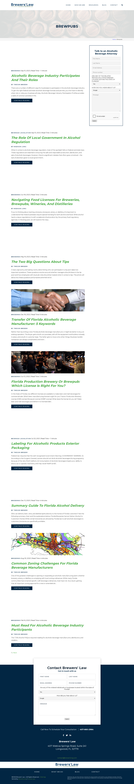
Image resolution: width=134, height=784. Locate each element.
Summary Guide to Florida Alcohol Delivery (47, 506)
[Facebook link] (63, 735)
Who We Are (79, 5)
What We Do (57, 772)
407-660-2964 (86, 729)
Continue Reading (22, 100)
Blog (104, 5)
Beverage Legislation (21, 133)
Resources (93, 5)
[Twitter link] (67, 735)
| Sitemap (43, 777)
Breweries (16, 71)
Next (15, 653)
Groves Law (31, 779)
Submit (94, 121)
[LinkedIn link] (70, 735)
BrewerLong (22, 779)
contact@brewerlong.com (67, 758)
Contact (114, 5)
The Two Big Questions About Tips (40, 262)
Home (68, 5)
